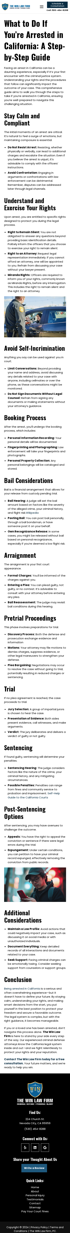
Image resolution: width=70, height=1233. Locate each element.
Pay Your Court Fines (35, 1211)
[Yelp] (25, 1147)
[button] (42, 7)
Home (35, 1187)
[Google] (45, 1147)
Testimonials (35, 1199)
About (35, 1191)
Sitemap (35, 1207)
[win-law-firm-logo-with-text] (16, 6)
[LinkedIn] (35, 1147)
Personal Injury (35, 1195)
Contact (35, 1203)
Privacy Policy (39, 1227)
